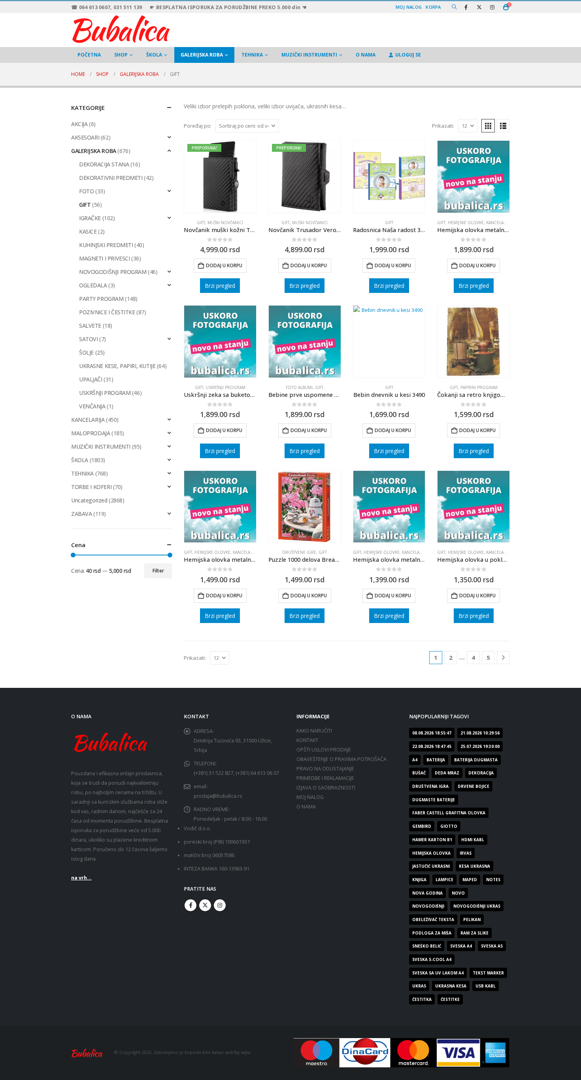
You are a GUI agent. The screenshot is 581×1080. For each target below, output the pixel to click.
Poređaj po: (197, 125)
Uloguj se (408, 54)
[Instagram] (492, 7)
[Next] (503, 657)
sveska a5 (492, 946)
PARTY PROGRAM (101, 298)
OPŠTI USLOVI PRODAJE (323, 749)
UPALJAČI (90, 379)
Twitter (205, 905)
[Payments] (402, 1052)
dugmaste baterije (433, 799)
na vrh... (81, 877)
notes (493, 879)
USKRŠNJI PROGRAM (225, 387)
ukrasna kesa (450, 986)
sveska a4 (461, 946)
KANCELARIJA (87, 419)
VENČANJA (92, 406)
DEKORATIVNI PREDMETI (111, 177)
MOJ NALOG (310, 797)
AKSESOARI (85, 137)
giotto (448, 826)
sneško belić (426, 946)
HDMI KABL (472, 839)
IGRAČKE (90, 218)
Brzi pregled (220, 285)
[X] (479, 7)
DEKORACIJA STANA (104, 164)
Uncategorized (89, 500)
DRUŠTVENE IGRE (299, 552)
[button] (454, 7)
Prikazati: (443, 125)
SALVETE (90, 325)
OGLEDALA (93, 285)
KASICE (87, 231)
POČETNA (89, 54)
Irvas (466, 853)
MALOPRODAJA (90, 433)
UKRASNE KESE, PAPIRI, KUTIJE (117, 366)
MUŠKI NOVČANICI (225, 222)
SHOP (121, 54)
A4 (414, 760)
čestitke (450, 999)
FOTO (86, 191)
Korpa (433, 7)
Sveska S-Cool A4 (431, 959)
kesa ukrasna (474, 866)
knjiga (419, 879)
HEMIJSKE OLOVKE (466, 222)
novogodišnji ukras (476, 906)
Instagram (220, 905)
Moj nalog (409, 7)
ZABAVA (81, 513)
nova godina (427, 893)
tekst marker (488, 973)
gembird (421, 826)
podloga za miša (431, 933)
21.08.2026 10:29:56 (480, 733)
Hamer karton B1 (432, 839)
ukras (419, 986)
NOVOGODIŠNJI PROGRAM (113, 272)
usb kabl (485, 986)
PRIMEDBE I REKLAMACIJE (325, 778)
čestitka (422, 999)
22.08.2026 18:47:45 (431, 746)
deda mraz (447, 773)
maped (469, 879)
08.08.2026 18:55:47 (431, 733)
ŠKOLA (154, 54)
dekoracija (481, 773)
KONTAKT (307, 740)
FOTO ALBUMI (299, 387)
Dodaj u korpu (224, 265)
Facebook (190, 905)
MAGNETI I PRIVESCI (104, 258)
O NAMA (365, 54)
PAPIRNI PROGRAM (479, 387)
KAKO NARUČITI (314, 730)
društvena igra (430, 786)
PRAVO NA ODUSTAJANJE (325, 768)
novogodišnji (428, 906)
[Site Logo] (120, 28)
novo (458, 893)
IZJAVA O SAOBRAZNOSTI (325, 787)
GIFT (201, 222)
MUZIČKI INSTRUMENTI (309, 54)
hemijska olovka (431, 853)
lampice (444, 879)
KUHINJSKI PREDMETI (106, 245)
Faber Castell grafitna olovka (448, 813)
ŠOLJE (86, 352)
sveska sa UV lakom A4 (438, 973)
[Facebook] (466, 7)
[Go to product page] (389, 177)
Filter (158, 570)
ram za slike (474, 933)
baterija (435, 760)
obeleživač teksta (433, 919)
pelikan (472, 919)
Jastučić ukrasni (431, 866)
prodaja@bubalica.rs (218, 796)
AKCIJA (79, 124)
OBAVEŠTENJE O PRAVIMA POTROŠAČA (341, 759)
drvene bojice (473, 786)
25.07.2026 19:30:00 (480, 746)
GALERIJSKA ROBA (202, 54)
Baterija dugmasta (476, 760)
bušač (419, 773)
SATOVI (88, 339)
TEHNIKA (252, 54)
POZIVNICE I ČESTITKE (107, 312)
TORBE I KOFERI (91, 487)
